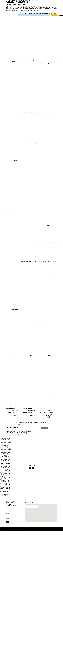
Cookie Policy (27, 529)
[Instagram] (49, 15)
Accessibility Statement (20, 529)
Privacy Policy (8, 529)
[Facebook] (47, 15)
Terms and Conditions (13, 529)
